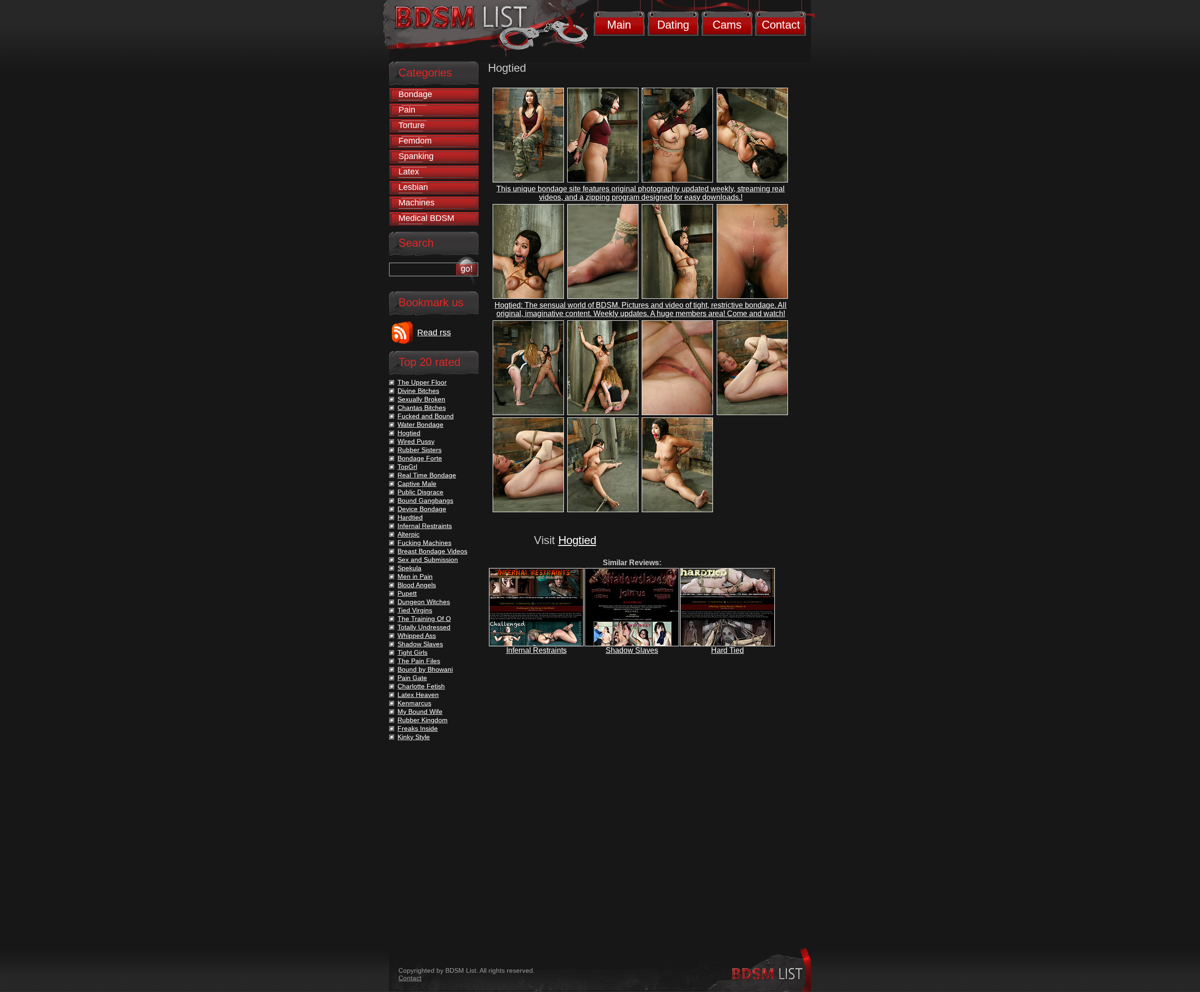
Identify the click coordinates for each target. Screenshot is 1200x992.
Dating (673, 24)
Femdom (415, 140)
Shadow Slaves (632, 650)
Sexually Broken (421, 399)
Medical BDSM (426, 218)
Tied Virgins (415, 610)
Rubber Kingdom (423, 720)
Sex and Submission (428, 559)
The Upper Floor (422, 382)
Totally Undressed (424, 627)
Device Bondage (422, 509)
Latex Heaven (418, 694)
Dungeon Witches (424, 602)
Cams (727, 24)
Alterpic (409, 534)
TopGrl (407, 466)
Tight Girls (413, 652)
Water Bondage (420, 424)
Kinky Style (414, 737)
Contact (781, 24)
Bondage (415, 94)
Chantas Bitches (422, 407)
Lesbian (413, 187)
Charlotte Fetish (421, 686)
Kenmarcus (414, 703)
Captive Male (417, 483)
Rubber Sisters (420, 450)
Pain (406, 109)
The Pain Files (419, 661)
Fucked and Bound (426, 416)
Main (619, 24)
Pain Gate (412, 678)
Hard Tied (727, 650)
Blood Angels (417, 585)
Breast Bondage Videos (432, 551)
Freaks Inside (418, 728)
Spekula (409, 568)
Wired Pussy (416, 441)
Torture (411, 125)
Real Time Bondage (427, 475)
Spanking (416, 156)
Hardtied (410, 517)
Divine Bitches (418, 390)
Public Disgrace (420, 492)
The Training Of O (424, 618)
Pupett (407, 593)
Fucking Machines (424, 542)
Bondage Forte (420, 458)
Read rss (434, 332)
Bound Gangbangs (425, 500)
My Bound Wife (420, 711)
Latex (408, 171)
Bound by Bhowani (425, 669)
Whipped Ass (417, 635)
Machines (416, 202)
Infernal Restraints (536, 650)
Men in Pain (415, 576)
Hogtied (577, 540)
